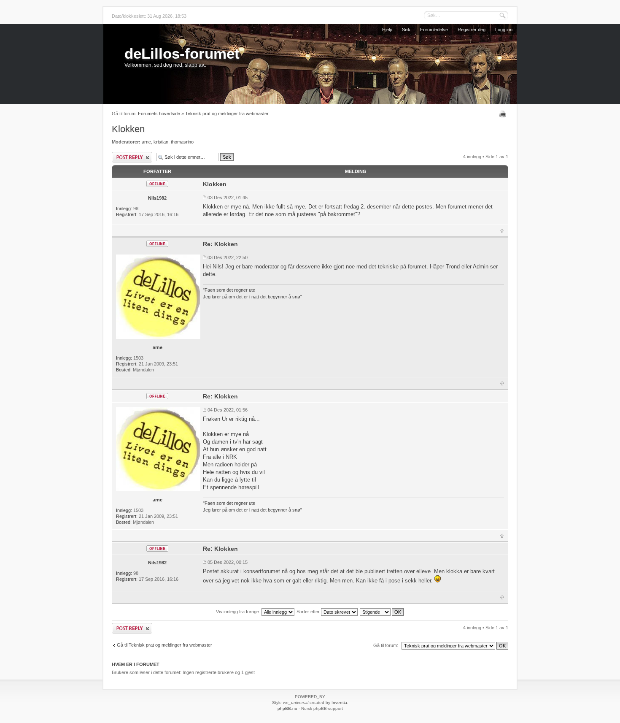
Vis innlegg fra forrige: (238, 611)
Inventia (339, 702)
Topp (502, 231)
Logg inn (503, 29)
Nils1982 (157, 197)
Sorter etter (309, 611)
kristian (161, 141)
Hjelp (387, 29)
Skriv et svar (123, 154)
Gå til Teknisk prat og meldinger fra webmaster (164, 644)
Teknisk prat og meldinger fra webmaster (227, 113)
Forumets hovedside (159, 113)
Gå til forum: (385, 645)
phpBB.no (287, 708)
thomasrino (182, 141)
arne (146, 141)
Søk (406, 29)
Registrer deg (471, 29)
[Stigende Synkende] (382, 611)
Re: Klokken (220, 244)
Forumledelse (434, 29)
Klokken (128, 129)
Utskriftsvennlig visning (503, 114)
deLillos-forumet (182, 53)
